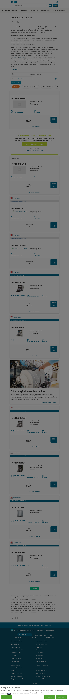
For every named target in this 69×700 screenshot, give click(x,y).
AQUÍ (9, 693)
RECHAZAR (61, 697)
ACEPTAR (49, 697)
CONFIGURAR (5, 697)
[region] (34, 692)
